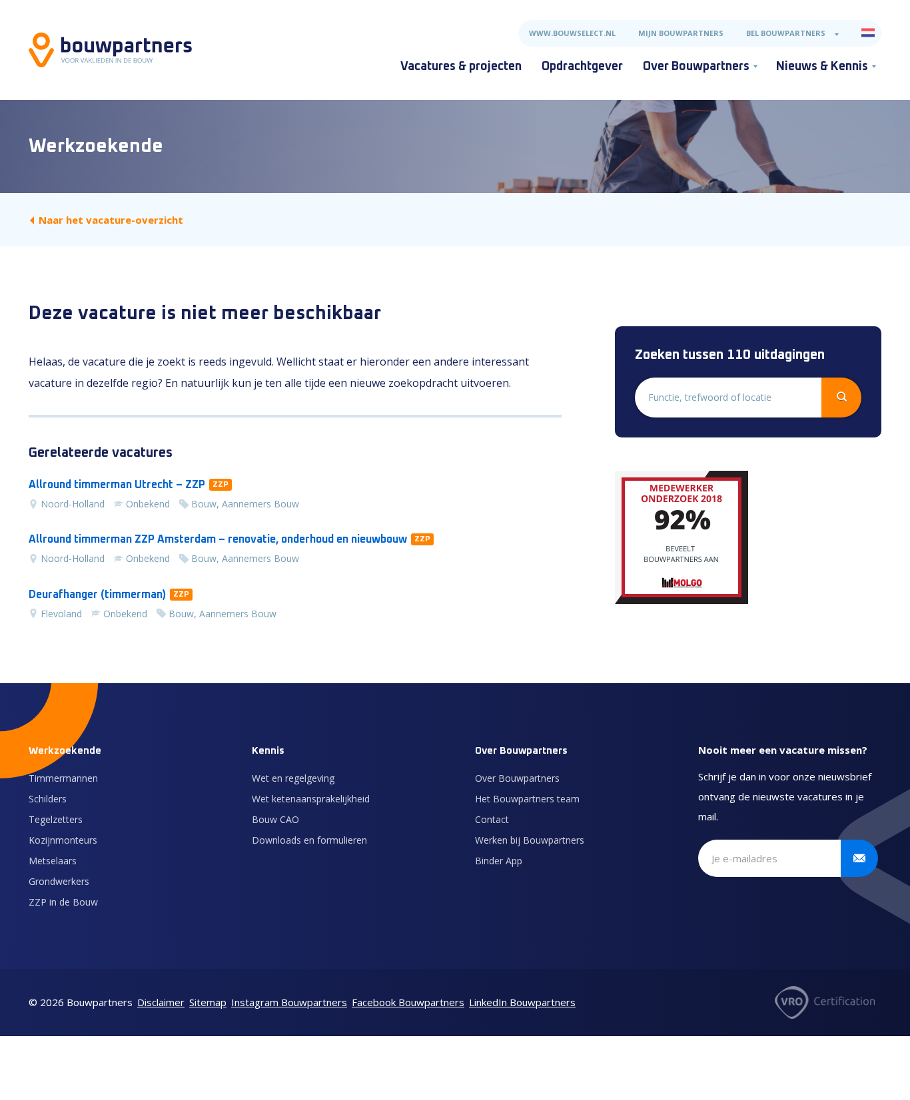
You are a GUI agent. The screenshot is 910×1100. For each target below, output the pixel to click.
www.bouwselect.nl (572, 33)
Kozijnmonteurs (63, 840)
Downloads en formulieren (309, 840)
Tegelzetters (56, 819)
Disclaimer (161, 1002)
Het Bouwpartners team (527, 798)
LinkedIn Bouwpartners (522, 1002)
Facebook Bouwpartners (408, 1002)
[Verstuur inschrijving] (859, 858)
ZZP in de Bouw (63, 902)
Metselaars (53, 860)
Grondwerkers (59, 881)
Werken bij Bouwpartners (529, 840)
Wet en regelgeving (293, 778)
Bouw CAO (275, 819)
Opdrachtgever (582, 67)
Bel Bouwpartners (785, 33)
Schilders (48, 798)
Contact (492, 819)
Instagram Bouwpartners (289, 1002)
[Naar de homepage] (110, 50)
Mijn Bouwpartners (680, 33)
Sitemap (208, 1002)
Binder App (498, 860)
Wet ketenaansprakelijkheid (311, 798)
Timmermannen (63, 778)
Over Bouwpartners (696, 67)
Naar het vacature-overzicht (111, 219)
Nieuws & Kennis (822, 67)
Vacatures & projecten (461, 67)
